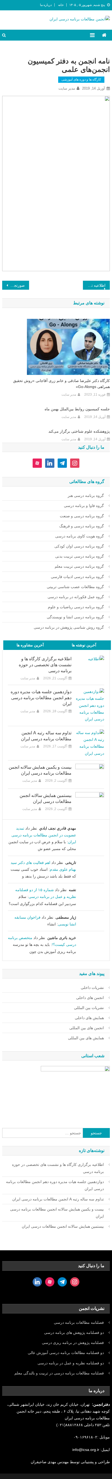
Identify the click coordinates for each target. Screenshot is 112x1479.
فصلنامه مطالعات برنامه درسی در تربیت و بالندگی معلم (59, 1373)
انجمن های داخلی (90, 997)
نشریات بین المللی (89, 1008)
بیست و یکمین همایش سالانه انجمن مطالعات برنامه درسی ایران (40, 770)
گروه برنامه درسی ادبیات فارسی (77, 577)
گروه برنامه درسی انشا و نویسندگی (75, 617)
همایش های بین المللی (86, 1038)
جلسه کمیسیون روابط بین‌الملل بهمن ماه (77, 409)
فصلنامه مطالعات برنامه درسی (79, 1322)
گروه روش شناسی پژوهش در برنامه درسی (69, 627)
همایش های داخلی (89, 1018)
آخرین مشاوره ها (30, 645)
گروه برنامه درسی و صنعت (82, 516)
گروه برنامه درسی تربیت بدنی (79, 556)
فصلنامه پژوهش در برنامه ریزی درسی (73, 1342)
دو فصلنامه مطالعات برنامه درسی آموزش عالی (66, 1352)
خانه (61, 5)
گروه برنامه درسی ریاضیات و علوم (76, 607)
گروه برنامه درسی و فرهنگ (81, 526)
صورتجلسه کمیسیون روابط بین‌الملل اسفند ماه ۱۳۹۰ (13, 285)
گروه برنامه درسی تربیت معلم (79, 566)
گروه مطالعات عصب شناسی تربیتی (75, 587)
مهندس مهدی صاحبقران (50, 1462)
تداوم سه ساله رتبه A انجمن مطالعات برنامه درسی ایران (46, 736)
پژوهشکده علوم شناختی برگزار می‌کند (79, 431)
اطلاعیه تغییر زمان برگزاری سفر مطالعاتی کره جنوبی (94, 285)
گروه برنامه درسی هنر (86, 495)
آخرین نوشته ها (84, 645)
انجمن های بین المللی (86, 1028)
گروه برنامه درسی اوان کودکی (79, 546)
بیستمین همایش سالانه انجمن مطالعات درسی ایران (45, 798)
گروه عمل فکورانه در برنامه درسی (76, 597)
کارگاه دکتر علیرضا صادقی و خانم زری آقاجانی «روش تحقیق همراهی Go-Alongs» (61, 383)
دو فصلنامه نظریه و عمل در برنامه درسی (71, 1363)
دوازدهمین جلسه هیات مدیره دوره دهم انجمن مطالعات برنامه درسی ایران (41, 697)
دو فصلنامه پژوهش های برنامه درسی (74, 1332)
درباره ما (46, 5)
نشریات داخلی (92, 987)
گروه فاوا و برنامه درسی (84, 505)
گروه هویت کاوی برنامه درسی (79, 536)
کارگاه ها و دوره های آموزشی (81, 79)
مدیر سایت (66, 88)
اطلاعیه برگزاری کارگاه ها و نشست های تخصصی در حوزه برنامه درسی (45, 664)
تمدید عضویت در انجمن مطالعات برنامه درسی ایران (43, 835)
